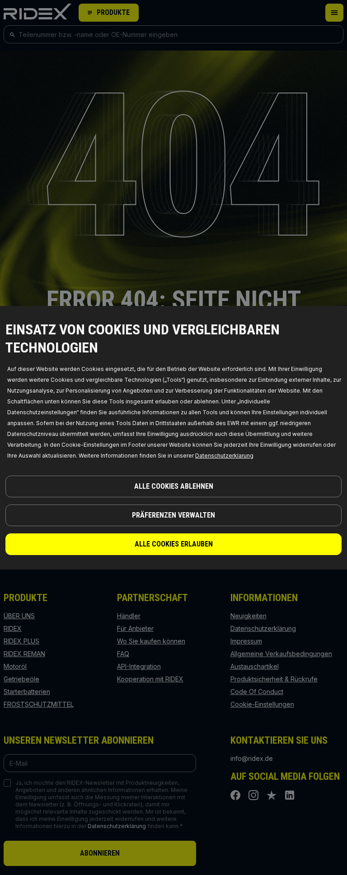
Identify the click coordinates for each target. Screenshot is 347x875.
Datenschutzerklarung (224, 455)
